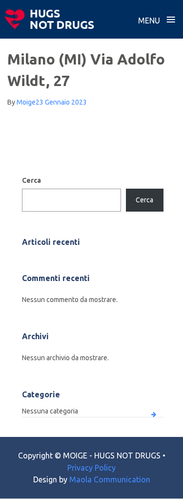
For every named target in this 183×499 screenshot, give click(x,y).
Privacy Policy (91, 467)
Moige (26, 102)
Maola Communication (109, 479)
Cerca (31, 180)
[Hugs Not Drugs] (49, 19)
